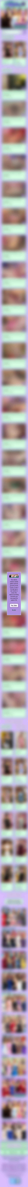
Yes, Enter (14, 605)
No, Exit (14, 610)
